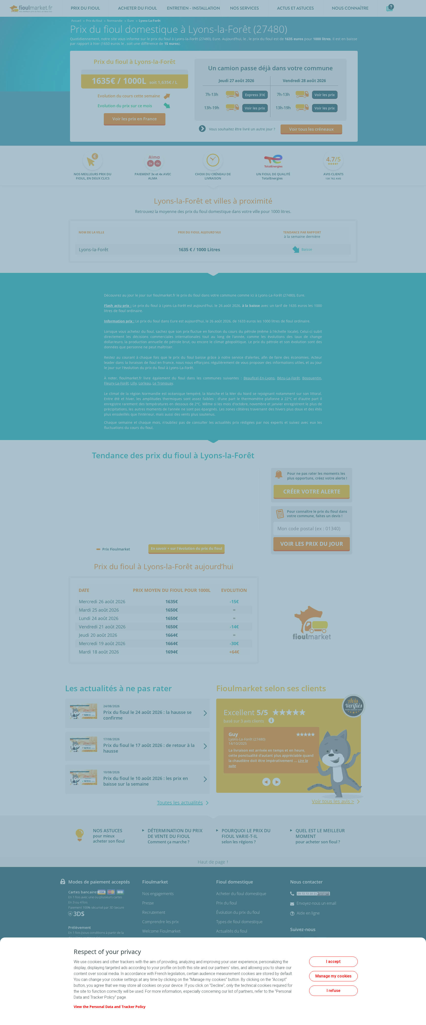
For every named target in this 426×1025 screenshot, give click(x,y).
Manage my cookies (333, 976)
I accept (333, 961)
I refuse (333, 990)
